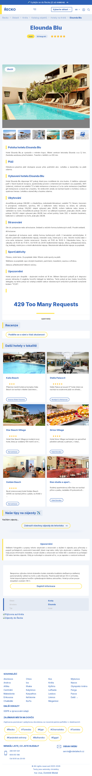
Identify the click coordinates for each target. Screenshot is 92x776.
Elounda (52, 604)
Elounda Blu (76, 18)
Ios (27, 683)
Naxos (74, 683)
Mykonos (75, 679)
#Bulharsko (39, 737)
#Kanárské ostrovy (16, 737)
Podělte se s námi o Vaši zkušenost (27, 334)
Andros (7, 683)
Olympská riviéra (79, 686)
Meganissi (53, 701)
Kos (50, 679)
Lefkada (52, 690)
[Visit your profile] (83, 9)
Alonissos (8, 679)
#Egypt (55, 737)
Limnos (51, 697)
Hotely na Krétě (58, 18)
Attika (6, 686)
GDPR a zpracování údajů (16, 711)
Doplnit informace (46, 586)
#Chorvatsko (57, 729)
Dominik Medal (50, 773)
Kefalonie (30, 697)
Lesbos (52, 694)
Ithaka (29, 686)
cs (76, 9)
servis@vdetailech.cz (73, 751)
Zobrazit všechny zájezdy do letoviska (44, 525)
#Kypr (41, 729)
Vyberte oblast (61, 9)
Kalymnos (30, 690)
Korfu (28, 701)
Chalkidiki (8, 701)
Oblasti (15, 18)
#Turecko (26, 729)
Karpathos (31, 694)
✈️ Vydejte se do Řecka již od (46, 2)
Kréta (25, 18)
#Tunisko (75, 729)
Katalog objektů (39, 18)
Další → (74, 697)
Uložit (10, 69)
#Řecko (11, 729)
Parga (74, 690)
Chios (29, 679)
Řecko (5, 18)
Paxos (74, 694)
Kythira (51, 686)
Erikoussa (8, 697)
